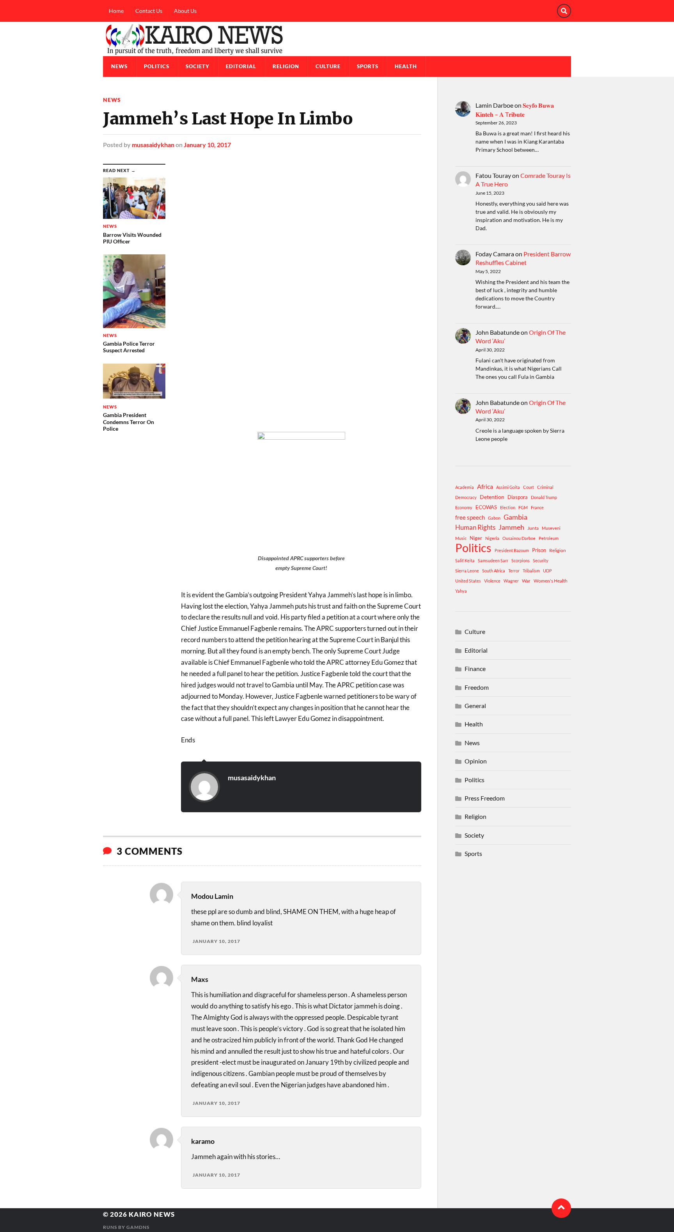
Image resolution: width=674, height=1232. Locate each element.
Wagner (511, 580)
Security (540, 560)
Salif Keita (465, 560)
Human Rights (475, 527)
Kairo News (152, 1214)
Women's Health (551, 581)
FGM (523, 507)
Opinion (476, 761)
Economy (463, 507)
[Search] (564, 11)
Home (116, 10)
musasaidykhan (153, 144)
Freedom (477, 687)
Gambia (515, 517)
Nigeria (492, 538)
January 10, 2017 (207, 144)
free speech (470, 517)
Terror (514, 570)
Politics (156, 66)
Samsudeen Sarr (493, 560)
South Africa (493, 570)
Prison (539, 550)
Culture (328, 66)
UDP (547, 570)
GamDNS (137, 1227)
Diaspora (517, 497)
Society (197, 66)
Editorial (241, 66)
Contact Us (148, 10)
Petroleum (549, 538)
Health (406, 66)
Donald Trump (544, 497)
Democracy (466, 497)
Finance (475, 668)
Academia (464, 487)
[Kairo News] (337, 39)
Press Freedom (485, 798)
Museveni (551, 528)
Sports (367, 66)
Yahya (461, 590)
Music (460, 538)
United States (468, 580)
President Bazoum (512, 550)
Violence (492, 580)
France (537, 507)
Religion (286, 66)
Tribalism (531, 570)
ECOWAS (486, 507)
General (475, 705)
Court (528, 487)
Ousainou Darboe (519, 538)
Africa (485, 486)
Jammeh (511, 527)
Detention (492, 497)
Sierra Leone (467, 570)
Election (507, 507)
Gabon (494, 517)
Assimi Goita (508, 487)
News (119, 66)
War (526, 581)
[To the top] (561, 1208)
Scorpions (520, 560)
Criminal (545, 487)
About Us (185, 10)
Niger (476, 538)
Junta (533, 528)
